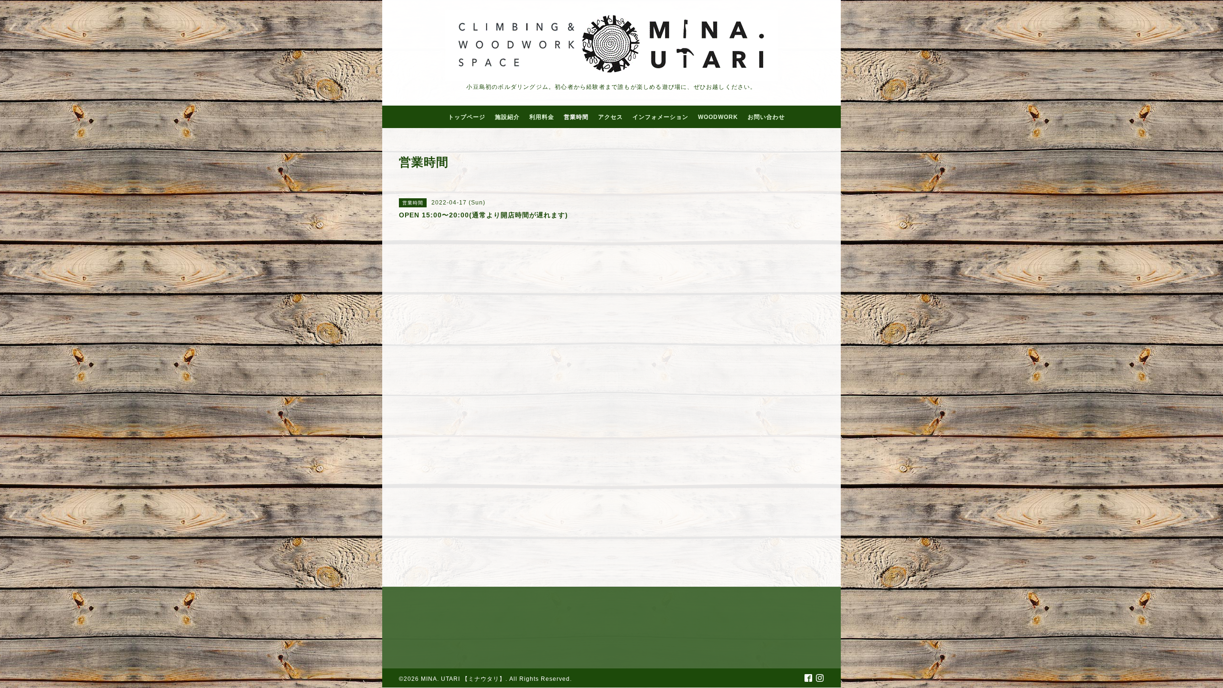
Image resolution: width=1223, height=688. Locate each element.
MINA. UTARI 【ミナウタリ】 (463, 679)
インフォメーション (660, 117)
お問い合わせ (766, 117)
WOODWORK (718, 117)
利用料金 (541, 117)
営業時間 (576, 117)
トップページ (466, 117)
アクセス (610, 117)
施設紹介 (507, 117)
